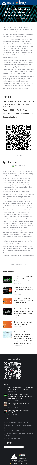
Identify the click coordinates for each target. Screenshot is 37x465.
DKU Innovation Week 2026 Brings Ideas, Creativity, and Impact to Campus (20, 388)
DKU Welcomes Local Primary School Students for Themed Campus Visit (19, 404)
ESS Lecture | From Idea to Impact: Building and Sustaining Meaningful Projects (23, 300)
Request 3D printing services (14, 438)
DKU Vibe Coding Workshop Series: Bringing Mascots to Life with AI (23, 290)
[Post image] (7, 279)
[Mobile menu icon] (33, 2)
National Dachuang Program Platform (17, 422)
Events (17, 264)
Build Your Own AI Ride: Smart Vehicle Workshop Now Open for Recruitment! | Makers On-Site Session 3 (24, 312)
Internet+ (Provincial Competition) (16, 431)
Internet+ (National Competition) (15, 428)
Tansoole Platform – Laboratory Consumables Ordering (19, 434)
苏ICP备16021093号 (18, 461)
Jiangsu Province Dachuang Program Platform (19, 425)
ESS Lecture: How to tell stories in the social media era (23, 323)
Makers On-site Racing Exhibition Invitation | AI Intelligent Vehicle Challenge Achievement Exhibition (24, 279)
